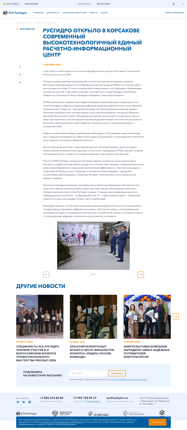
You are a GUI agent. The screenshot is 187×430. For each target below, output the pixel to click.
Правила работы (94, 401)
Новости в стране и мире (46, 23)
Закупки (104, 13)
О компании (38, 13)
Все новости (27, 29)
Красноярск (105, 4)
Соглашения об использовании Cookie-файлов (61, 422)
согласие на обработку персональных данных (128, 379)
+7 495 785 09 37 (85, 397)
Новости (94, 13)
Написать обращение (174, 13)
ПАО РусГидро (12, 4)
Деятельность (53, 13)
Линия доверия (31, 4)
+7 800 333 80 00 (51, 397)
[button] (141, 274)
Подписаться (117, 373)
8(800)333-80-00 (84, 4)
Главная (19, 23)
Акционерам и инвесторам (75, 13)
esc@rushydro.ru (117, 397)
